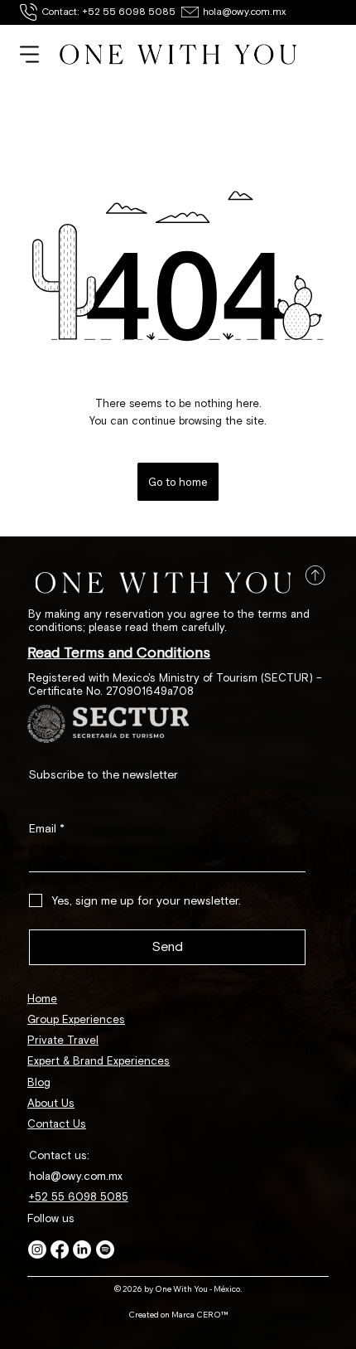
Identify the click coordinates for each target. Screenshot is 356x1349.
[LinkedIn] (82, 1249)
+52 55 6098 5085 (78, 1197)
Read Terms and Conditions (118, 653)
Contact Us (56, 1124)
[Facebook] (60, 1249)
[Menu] (29, 54)
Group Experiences (76, 1019)
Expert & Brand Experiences (98, 1061)
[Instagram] (37, 1249)
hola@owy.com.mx (244, 12)
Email (47, 829)
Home (42, 999)
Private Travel (63, 1040)
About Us (51, 1103)
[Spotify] (105, 1249)
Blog (39, 1082)
